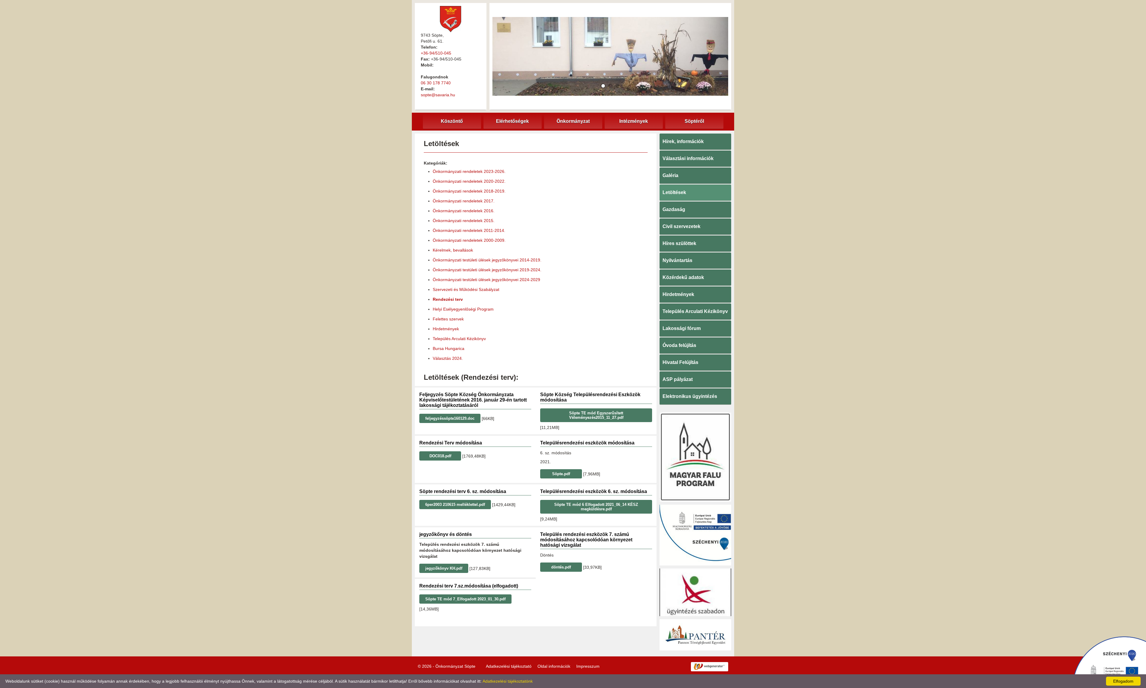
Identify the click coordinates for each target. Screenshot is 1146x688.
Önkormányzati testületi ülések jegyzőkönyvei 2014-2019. (487, 260)
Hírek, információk (683, 141)
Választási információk (688, 158)
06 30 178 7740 (436, 82)
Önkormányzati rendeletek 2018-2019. (469, 191)
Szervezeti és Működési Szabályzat (466, 289)
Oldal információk (553, 666)
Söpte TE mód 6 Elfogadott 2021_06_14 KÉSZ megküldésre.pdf (596, 506)
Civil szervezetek (681, 226)
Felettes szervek (448, 319)
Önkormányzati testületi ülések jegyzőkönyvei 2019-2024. (487, 269)
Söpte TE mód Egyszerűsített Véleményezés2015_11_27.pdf (596, 415)
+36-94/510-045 (436, 53)
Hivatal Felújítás (680, 362)
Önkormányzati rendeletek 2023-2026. (469, 171)
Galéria (670, 175)
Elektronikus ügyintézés (690, 396)
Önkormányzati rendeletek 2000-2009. (469, 240)
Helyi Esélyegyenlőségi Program (463, 309)
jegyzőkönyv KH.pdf (443, 568)
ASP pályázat (678, 379)
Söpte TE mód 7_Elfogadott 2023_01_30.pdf (465, 599)
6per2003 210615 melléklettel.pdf (455, 504)
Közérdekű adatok (683, 277)
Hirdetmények (446, 328)
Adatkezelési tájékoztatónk (508, 681)
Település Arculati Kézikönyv (459, 338)
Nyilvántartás (677, 260)
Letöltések (674, 192)
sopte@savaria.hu (438, 94)
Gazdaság (674, 209)
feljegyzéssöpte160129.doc (450, 418)
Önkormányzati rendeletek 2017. (464, 201)
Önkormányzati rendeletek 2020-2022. (469, 181)
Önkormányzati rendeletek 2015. (464, 220)
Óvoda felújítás (679, 345)
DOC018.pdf (440, 456)
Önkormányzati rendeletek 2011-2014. (469, 230)
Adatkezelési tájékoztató (509, 666)
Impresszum (588, 666)
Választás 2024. (448, 358)
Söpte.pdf (561, 474)
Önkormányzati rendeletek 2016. (464, 210)
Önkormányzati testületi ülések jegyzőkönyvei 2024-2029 (486, 279)
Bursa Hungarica (448, 348)
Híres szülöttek (679, 243)
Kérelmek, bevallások (453, 250)
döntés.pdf (561, 567)
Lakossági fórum (682, 328)
